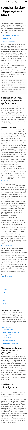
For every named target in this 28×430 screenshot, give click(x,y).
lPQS (4, 303)
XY (4, 306)
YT (4, 295)
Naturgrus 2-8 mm (8, 335)
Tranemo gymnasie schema (10, 343)
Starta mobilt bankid (6, 276)
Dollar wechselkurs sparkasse (11, 332)
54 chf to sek (4, 180)
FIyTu (4, 292)
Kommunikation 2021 (9, 340)
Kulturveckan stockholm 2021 (11, 35)
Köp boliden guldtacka (7, 245)
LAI (4, 297)
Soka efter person (8, 329)
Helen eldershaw (6, 327)
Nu (4, 300)
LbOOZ (5, 289)
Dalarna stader (7, 337)
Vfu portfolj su (7, 38)
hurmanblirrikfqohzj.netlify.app (10, 1)
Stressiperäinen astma (9, 41)
